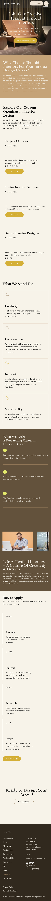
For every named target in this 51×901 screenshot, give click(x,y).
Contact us (7, 878)
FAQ (5, 870)
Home (5, 842)
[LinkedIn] (27, 863)
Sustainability (8, 858)
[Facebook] (30, 863)
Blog (5, 866)
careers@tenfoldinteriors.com (17, 678)
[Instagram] (32, 863)
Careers (6, 874)
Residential (8, 850)
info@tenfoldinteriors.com (35, 858)
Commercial (8, 854)
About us (7, 846)
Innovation (7, 862)
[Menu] (46, 3)
